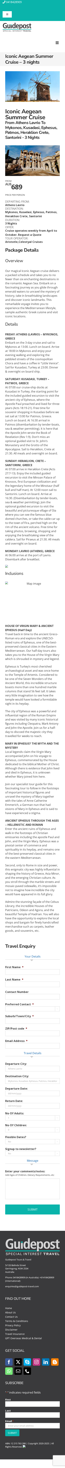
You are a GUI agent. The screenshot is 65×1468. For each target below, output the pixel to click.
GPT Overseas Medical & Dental (23, 1338)
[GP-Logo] (17, 24)
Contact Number (17, 992)
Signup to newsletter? (20, 1149)
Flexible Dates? (15, 1137)
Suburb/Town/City (19, 1016)
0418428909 (14, 2)
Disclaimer (11, 1329)
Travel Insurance (15, 1334)
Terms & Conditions (16, 1321)
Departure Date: (16, 1088)
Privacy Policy (13, 1325)
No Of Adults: (14, 1113)
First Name (14, 967)
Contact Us (11, 1316)
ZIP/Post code (16, 1028)
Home (8, 1308)
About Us (10, 1312)
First (8, 1399)
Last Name (14, 979)
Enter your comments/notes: (25, 1171)
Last (8, 1410)
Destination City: (17, 1076)
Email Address (16, 1041)
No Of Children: (16, 1125)
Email (9, 1421)
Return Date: (14, 1101)
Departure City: (16, 1064)
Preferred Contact (19, 1004)
